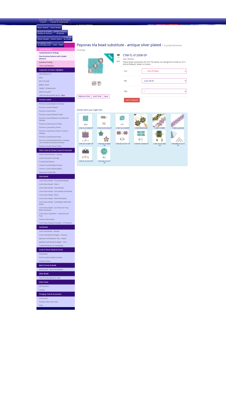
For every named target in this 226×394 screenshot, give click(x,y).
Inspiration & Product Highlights (51, 70)
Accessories (43, 298)
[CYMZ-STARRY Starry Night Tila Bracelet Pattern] (159, 120)
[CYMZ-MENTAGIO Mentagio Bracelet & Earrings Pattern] (141, 120)
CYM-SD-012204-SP (104, 128)
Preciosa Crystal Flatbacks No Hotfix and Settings (53, 119)
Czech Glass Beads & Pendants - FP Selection (55, 223)
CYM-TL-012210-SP (86, 161)
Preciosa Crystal (45, 100)
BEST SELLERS (44, 81)
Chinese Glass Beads (46, 219)
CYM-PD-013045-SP (141, 144)
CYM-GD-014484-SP (104, 144)
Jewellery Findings (46, 62)
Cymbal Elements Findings (49, 53)
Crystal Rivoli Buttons (46, 162)
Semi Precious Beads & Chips (49, 278)
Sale (55, 45)
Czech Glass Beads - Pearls (49, 184)
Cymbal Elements (45, 49)
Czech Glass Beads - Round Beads (51, 188)
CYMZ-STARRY (160, 128)
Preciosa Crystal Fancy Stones (50, 127)
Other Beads (43, 39)
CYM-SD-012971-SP (123, 144)
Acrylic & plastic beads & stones (50, 257)
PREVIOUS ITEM (84, 96)
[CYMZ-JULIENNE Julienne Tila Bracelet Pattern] (178, 120)
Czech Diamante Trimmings (49, 158)
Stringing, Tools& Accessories (44, 44)
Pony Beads (43, 254)
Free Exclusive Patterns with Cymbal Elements (52, 57)
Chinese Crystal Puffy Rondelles (50, 169)
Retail (161, 25)
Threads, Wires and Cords (48, 302)
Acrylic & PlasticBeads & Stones (44, 32)
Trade (173, 25)
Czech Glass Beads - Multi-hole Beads (53, 198)
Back (106, 96)
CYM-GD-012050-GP (159, 144)
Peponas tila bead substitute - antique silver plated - (129, 47)
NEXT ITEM (97, 96)
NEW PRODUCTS (45, 74)
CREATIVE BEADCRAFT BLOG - (52, 95)
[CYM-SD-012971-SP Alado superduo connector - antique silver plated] (123, 136)
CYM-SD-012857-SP (86, 144)
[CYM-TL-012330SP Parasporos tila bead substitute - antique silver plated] (123, 120)
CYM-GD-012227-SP (104, 162)
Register (151, 25)
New (61, 45)
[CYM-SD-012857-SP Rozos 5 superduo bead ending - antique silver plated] (86, 136)
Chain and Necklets (46, 66)
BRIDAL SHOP (44, 85)
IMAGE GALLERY (45, 92)
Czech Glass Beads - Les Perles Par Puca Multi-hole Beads (54, 209)
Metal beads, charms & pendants (51, 269)
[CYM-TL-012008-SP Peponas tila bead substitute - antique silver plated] (86, 120)
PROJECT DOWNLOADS (47, 88)
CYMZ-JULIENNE (178, 128)
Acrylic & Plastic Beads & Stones (51, 250)
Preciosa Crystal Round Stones (50, 137)
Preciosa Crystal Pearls (47, 111)
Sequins (42, 290)
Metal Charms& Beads (60, 32)
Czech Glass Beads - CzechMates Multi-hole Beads (55, 203)
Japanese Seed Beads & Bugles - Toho (53, 242)
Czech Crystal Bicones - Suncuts (50, 154)
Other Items (56, 39)
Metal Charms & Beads (47, 265)
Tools (41, 305)
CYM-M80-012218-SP (178, 144)
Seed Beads (55, 27)
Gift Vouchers (44, 286)
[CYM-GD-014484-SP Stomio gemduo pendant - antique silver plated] (104, 136)
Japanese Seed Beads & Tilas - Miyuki (52, 238)
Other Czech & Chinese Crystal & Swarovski (55, 150)
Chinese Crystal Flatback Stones (50, 165)
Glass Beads (43, 27)
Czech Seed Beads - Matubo (49, 231)
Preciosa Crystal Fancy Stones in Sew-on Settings (53, 132)
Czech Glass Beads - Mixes (49, 195)
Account (184, 25)
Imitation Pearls (44, 261)
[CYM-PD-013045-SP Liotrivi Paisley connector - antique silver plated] (141, 136)
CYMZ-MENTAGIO (141, 128)
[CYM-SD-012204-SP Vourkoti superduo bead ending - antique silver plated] (104, 120)
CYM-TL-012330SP (123, 128)
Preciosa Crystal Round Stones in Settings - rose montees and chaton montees (54, 141)
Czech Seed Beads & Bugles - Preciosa (53, 235)
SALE (41, 78)
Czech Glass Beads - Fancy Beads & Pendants (55, 191)
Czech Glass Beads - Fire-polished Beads (54, 181)
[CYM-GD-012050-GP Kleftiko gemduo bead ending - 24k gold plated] (159, 136)
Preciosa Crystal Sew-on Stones (50, 124)
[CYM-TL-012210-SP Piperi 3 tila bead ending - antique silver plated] (86, 153)
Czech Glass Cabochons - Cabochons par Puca (54, 215)
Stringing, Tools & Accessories (50, 294)
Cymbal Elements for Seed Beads (51, 245)
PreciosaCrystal (43, 21)
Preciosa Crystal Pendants (48, 107)
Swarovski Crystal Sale (47, 172)
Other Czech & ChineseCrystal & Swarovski (59, 21)
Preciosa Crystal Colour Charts (50, 146)
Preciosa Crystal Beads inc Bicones (51, 104)
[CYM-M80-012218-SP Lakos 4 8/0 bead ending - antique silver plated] (178, 136)
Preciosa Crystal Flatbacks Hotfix (51, 114)
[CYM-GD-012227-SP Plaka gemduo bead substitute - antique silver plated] (104, 153)
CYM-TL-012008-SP (86, 128)
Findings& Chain (67, 38)
